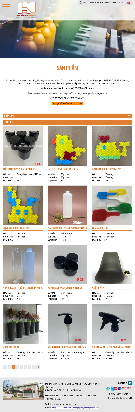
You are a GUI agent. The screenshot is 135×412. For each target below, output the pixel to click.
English (128, 3)
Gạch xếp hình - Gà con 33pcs (63, 169)
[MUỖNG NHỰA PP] (112, 205)
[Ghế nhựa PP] (112, 264)
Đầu (5, 367)
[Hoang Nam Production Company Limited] (26, 10)
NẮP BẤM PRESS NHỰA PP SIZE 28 (19, 169)
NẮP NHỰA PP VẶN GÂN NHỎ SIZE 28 (65, 287)
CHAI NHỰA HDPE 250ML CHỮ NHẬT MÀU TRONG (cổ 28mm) (67, 228)
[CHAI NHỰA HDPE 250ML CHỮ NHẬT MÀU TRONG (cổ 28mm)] (67, 205)
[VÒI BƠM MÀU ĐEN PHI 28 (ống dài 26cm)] (67, 324)
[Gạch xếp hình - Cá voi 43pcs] (112, 146)
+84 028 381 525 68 (91, 3)
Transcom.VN (126, 398)
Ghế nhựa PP (98, 287)
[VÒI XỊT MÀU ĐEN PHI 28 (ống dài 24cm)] (112, 324)
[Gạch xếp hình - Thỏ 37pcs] (23, 205)
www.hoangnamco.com (65, 404)
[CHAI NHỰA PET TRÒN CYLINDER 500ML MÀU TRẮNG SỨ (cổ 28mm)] (23, 264)
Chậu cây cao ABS (12, 347)
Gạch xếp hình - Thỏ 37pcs (16, 228)
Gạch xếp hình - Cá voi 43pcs (106, 169)
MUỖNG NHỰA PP (100, 228)
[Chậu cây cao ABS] (23, 324)
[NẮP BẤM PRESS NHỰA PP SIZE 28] (23, 146)
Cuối (38, 367)
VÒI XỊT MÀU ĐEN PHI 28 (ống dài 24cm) (111, 347)
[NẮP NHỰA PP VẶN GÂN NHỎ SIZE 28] (67, 264)
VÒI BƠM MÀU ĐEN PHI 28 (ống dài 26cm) (67, 347)
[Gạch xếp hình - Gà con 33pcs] (67, 146)
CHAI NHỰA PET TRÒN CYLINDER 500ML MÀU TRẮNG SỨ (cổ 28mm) (23, 287)
